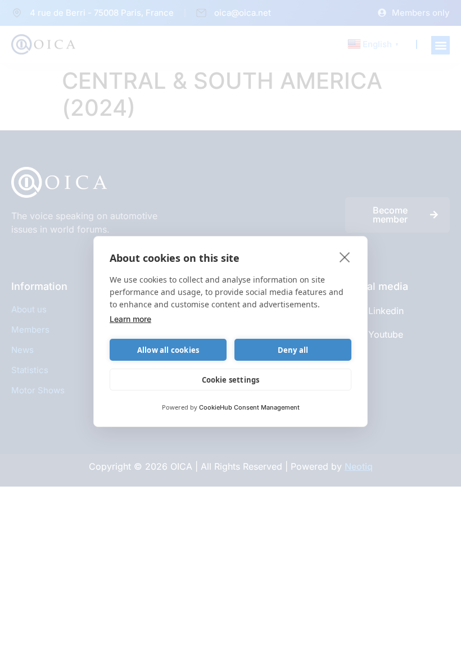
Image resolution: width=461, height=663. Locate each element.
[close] (345, 257)
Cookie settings (231, 380)
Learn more (130, 319)
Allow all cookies (168, 350)
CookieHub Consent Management (249, 407)
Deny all (293, 350)
